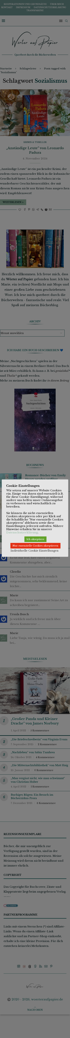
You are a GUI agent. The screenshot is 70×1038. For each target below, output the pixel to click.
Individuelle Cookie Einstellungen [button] (35, 550)
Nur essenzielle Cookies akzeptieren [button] (35, 545)
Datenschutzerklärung (22, 532)
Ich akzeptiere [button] (35, 539)
